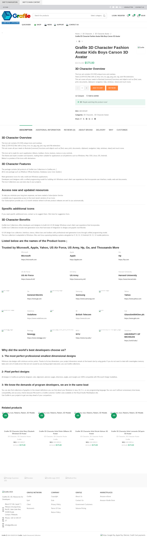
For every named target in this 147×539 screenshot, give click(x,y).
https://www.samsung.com (85, 299)
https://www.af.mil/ (28, 279)
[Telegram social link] (95, 119)
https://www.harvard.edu (127, 279)
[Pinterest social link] (86, 119)
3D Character (87, 34)
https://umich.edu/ (131, 341)
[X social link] (83, 119)
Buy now (112, 88)
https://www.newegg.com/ (36, 338)
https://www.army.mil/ (78, 279)
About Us (79, 496)
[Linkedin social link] (120, 7)
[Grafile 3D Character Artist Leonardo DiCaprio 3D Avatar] (127, 420)
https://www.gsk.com (131, 318)
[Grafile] (53, 480)
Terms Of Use (56, 508)
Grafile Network (34, 492)
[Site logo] (16, 15)
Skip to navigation (9, 2)
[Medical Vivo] (73, 480)
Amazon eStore (105, 496)
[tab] (26, 128)
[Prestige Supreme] (12, 480)
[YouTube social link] (117, 7)
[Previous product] (76, 41)
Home (77, 34)
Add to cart (98, 88)
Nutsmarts (30, 508)
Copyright (54, 496)
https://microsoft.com (29, 260)
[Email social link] (113, 7)
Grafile (19, 439)
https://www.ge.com (34, 299)
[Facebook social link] (110, 7)
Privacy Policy (56, 504)
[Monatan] (32, 480)
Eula (52, 500)
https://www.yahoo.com (132, 299)
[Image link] (7, 492)
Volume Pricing (81, 508)
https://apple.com (76, 260)
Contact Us (79, 500)
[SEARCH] (104, 15)
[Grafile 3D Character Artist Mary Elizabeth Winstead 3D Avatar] (19, 420)
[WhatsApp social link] (92, 119)
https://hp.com (124, 260)
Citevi (29, 504)
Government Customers (84, 504)
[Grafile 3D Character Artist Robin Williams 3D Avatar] (55, 420)
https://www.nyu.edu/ (83, 338)
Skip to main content (31, 2)
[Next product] (82, 41)
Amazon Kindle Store (107, 500)
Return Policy (56, 512)
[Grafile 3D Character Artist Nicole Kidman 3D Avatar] (91, 420)
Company (55, 492)
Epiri (28, 500)
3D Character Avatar (102, 34)
